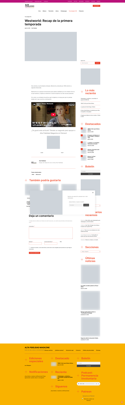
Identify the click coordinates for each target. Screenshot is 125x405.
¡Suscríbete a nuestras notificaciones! (60, 390)
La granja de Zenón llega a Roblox (88, 106)
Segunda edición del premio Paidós (89, 338)
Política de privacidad (88, 350)
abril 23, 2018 (27, 28)
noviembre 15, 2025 (85, 339)
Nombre (31, 241)
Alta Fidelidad (34, 28)
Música (44, 11)
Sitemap (98, 350)
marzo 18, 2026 (91, 152)
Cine (39, 11)
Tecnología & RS (73, 11)
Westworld (38, 174)
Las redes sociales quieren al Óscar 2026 (89, 286)
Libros (57, 11)
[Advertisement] (53, 74)
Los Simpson (28, 365)
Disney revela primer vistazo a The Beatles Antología (88, 312)
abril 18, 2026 (90, 139)
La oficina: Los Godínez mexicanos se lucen (93, 143)
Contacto (46, 1)
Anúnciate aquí (38, 1)
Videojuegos (64, 11)
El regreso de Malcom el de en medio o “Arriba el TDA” (93, 136)
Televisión (50, 11)
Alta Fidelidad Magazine (37, 347)
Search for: (83, 60)
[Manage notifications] (122, 402)
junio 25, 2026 (90, 131)
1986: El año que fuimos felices (87, 103)
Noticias (28, 198)
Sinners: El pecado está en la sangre (93, 150)
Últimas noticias (49, 350)
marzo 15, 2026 (84, 288)
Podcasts (81, 11)
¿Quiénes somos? (28, 1)
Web (61, 241)
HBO (33, 174)
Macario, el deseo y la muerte (91, 239)
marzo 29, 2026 (91, 145)
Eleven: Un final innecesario (91, 157)
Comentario (31, 226)
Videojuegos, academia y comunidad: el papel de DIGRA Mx (65, 377)
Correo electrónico (48, 241)
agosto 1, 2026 (61, 380)
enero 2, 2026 (90, 159)
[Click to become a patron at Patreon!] (53, 142)
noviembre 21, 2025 (85, 314)
